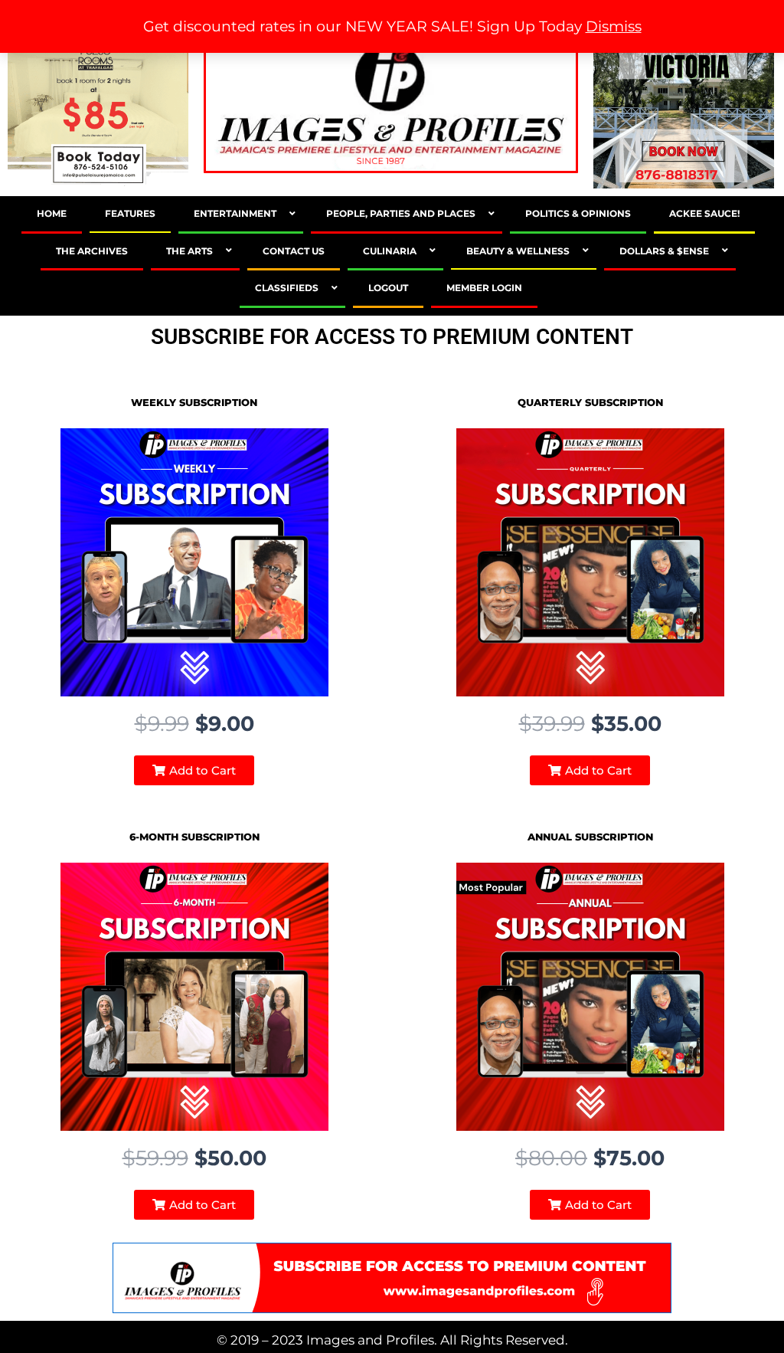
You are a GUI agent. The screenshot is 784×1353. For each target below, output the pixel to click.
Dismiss (614, 26)
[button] (194, 770)
